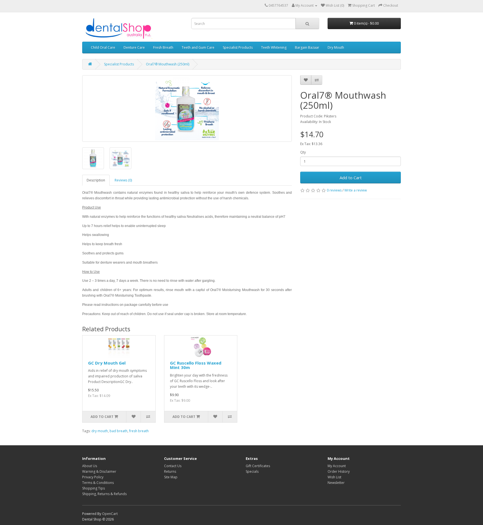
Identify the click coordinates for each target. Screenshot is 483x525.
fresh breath (139, 431)
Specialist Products (238, 47)
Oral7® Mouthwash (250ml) (167, 64)
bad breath (118, 431)
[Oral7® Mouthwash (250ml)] (187, 108)
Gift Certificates (258, 465)
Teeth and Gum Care (198, 47)
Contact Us (172, 465)
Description (96, 180)
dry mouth (99, 431)
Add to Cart (351, 177)
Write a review (355, 190)
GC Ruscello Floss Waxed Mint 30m (195, 365)
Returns (170, 471)
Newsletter (336, 482)
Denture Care (134, 47)
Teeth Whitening (274, 47)
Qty (303, 152)
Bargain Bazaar (307, 47)
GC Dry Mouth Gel (107, 363)
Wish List (334, 477)
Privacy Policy (92, 477)
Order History (339, 471)
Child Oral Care (103, 47)
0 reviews (334, 190)
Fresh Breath (163, 47)
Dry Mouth (336, 47)
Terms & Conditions (98, 482)
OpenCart (110, 513)
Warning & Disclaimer (99, 471)
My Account (337, 465)
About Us (89, 465)
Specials (252, 471)
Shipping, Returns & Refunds (104, 493)
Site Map (170, 477)
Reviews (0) (123, 180)
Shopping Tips (93, 488)
